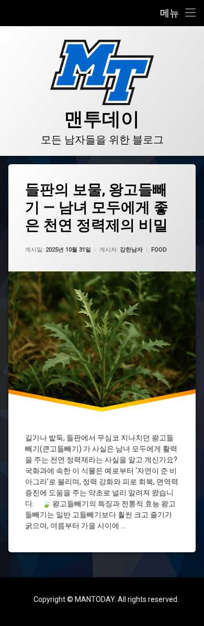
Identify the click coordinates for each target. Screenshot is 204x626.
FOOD (159, 249)
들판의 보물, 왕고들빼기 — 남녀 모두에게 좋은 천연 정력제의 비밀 (96, 207)
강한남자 (131, 249)
